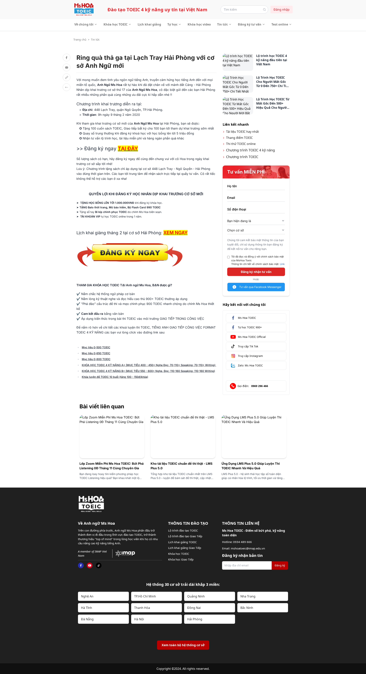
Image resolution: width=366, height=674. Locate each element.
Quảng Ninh (196, 596)
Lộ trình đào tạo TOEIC (183, 530)
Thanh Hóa (142, 608)
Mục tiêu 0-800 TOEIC (96, 359)
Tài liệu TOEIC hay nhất (242, 132)
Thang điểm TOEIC (239, 138)
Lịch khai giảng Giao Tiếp (184, 548)
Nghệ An (87, 596)
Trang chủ (79, 39)
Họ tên (232, 186)
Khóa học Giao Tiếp (180, 559)
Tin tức (222, 24)
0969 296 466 (259, 386)
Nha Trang (247, 596)
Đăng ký (280, 565)
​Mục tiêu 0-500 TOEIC (96, 347)
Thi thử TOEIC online (241, 144)
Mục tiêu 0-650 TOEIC (96, 353)
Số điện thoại (236, 209)
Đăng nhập (282, 9)
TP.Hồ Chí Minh (145, 596)
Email (231, 198)
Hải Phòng (194, 619)
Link (282, 263)
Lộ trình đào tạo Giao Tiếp (185, 536)
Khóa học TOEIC (116, 24)
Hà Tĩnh (86, 608)
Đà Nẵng (87, 619)
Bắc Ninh (246, 608)
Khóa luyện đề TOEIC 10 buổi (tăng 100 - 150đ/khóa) (115, 376)
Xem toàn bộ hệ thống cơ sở (183, 645)
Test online (279, 24)
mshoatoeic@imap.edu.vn (248, 548)
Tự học (172, 24)
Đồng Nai (194, 608)
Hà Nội (139, 619)
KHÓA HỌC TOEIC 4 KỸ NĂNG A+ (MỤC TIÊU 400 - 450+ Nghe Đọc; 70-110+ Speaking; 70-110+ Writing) (149, 365)
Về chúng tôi (83, 24)
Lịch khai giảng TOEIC (182, 542)
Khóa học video (199, 24)
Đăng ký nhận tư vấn (256, 272)
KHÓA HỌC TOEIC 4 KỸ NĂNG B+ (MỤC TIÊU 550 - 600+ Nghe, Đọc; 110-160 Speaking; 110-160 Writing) (148, 371)
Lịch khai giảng (149, 24)
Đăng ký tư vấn (249, 24)
